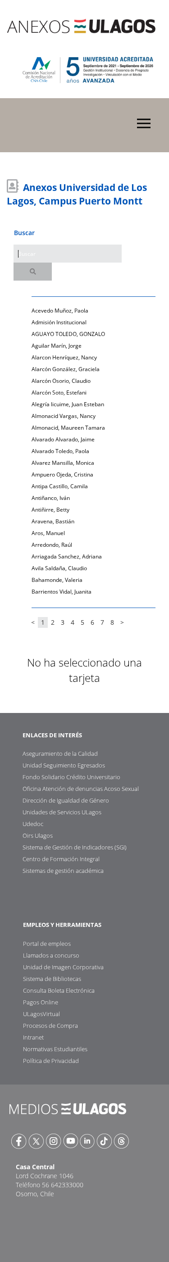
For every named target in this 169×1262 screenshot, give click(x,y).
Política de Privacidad (51, 1061)
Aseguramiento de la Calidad (60, 753)
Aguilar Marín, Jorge (57, 346)
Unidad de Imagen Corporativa (63, 967)
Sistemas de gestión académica (63, 871)
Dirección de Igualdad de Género (66, 800)
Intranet (33, 1037)
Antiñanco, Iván (51, 498)
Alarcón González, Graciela (66, 369)
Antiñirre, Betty (50, 509)
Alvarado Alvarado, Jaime (63, 439)
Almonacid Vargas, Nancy (64, 416)
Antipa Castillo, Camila (60, 486)
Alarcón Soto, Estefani (59, 392)
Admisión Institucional (59, 322)
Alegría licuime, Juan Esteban (68, 404)
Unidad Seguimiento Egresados (64, 765)
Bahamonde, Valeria (57, 580)
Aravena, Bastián (53, 521)
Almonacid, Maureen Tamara (68, 427)
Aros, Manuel (48, 533)
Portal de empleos (47, 944)
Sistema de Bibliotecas (52, 979)
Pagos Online (40, 1002)
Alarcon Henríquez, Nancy (64, 357)
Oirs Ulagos (38, 835)
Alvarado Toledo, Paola (60, 451)
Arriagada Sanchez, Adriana (67, 556)
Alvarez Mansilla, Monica (63, 463)
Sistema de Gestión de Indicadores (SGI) (75, 847)
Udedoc (33, 824)
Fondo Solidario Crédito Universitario (71, 777)
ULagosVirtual (41, 1014)
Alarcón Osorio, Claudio (61, 381)
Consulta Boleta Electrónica (59, 990)
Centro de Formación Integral (61, 859)
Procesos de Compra (50, 1025)
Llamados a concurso (51, 955)
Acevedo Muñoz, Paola (60, 310)
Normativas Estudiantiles (55, 1049)
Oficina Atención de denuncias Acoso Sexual (81, 789)
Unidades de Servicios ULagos (62, 812)
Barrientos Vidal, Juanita (61, 591)
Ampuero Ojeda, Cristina (62, 474)
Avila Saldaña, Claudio (59, 568)
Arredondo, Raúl (52, 545)
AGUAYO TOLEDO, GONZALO (68, 334)
